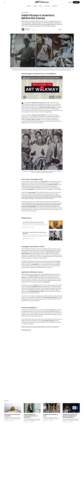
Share (60, 29)
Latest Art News (24, 12)
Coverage (28, 6)
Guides (41, 6)
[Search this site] (4, 2)
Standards (55, 6)
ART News (27, 29)
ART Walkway (47, 6)
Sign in (70, 2)
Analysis (35, 6)
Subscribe (76, 2)
